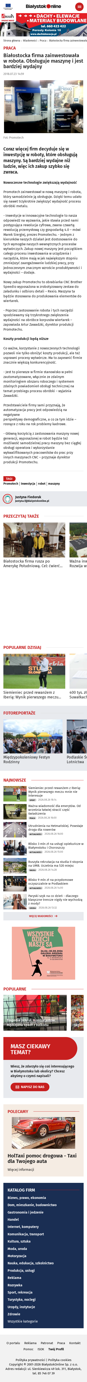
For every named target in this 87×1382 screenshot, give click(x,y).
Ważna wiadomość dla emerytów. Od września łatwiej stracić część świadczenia (54, 809)
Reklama (14, 1278)
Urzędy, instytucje (21, 1307)
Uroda (33, 908)
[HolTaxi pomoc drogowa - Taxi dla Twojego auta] (43, 1133)
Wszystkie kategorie (23, 1321)
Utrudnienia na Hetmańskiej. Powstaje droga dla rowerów (55, 828)
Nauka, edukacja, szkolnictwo (31, 1263)
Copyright (16, 1364)
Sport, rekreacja (20, 1292)
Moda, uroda (17, 1249)
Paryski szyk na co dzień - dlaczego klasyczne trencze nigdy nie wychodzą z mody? (55, 899)
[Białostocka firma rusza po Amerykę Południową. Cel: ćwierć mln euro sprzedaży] (34, 540)
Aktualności (36, 834)
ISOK (41, 1349)
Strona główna (11, 40)
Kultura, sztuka (19, 1241)
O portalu (13, 1343)
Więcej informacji (21, 1170)
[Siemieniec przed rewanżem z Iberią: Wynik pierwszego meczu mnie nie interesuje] (34, 671)
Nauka (32, 870)
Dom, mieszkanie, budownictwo (32, 1205)
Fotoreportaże (19, 712)
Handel (13, 1220)
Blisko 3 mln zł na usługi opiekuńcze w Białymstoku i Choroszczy (56, 846)
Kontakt (74, 1343)
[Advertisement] (43, 606)
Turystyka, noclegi (22, 1300)
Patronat (47, 1343)
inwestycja (28, 483)
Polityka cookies (59, 1360)
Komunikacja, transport (26, 1234)
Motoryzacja (17, 1256)
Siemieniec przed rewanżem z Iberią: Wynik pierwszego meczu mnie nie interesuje (30, 694)
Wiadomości (30, 40)
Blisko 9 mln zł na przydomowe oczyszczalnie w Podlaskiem (50, 881)
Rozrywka (15, 1285)
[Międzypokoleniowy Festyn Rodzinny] (33, 736)
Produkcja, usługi (21, 1271)
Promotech (10, 483)
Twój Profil (56, 1349)
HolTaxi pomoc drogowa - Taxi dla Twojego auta (42, 1158)
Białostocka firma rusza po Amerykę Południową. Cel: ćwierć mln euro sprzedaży (31, 563)
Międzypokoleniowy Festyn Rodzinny (26, 759)
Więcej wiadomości (41, 916)
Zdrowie (14, 1314)
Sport (32, 800)
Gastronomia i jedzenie (26, 1212)
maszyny (54, 483)
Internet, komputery (23, 1227)
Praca (43, 40)
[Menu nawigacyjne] (79, 7)
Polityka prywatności (30, 1360)
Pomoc (28, 1349)
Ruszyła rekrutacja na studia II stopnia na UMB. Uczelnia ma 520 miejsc (55, 864)
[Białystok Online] (43, 6)
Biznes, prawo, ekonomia (27, 1198)
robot (41, 483)
